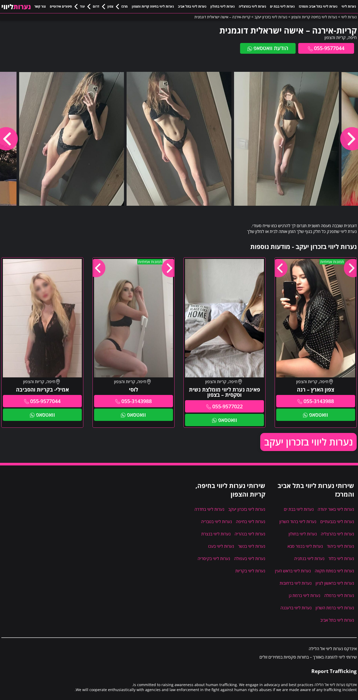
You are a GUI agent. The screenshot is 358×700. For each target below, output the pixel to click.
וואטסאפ (318, 414)
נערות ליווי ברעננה (296, 608)
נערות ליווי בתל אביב (192, 6)
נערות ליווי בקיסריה (214, 558)
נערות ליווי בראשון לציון (335, 583)
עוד (82, 6)
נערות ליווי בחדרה (209, 509)
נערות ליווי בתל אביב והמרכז (318, 6)
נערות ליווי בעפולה (249, 558)
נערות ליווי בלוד (341, 558)
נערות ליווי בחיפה (250, 521)
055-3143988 (318, 401)
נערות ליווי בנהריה (250, 534)
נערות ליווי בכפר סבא (305, 546)
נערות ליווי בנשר (251, 546)
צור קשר (40, 6)
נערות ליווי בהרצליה (252, 6)
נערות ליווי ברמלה (339, 595)
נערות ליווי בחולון (222, 6)
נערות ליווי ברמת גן (304, 595)
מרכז (124, 6)
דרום (96, 6)
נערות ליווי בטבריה (216, 521)
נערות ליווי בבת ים (282, 6)
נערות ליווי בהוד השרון (297, 521)
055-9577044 (329, 48)
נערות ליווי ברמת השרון (335, 608)
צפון (110, 6)
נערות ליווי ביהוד (340, 546)
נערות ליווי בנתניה (309, 558)
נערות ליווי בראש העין (293, 571)
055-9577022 (227, 406)
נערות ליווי (348, 6)
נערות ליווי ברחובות (296, 583)
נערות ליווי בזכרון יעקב (308, 442)
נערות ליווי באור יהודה (336, 509)
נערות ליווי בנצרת (216, 534)
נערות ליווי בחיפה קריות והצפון (153, 6)
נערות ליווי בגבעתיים (337, 521)
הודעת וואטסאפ (270, 48)
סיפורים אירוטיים (61, 6)
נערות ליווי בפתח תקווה (334, 571)
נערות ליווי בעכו (221, 546)
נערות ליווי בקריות (250, 571)
